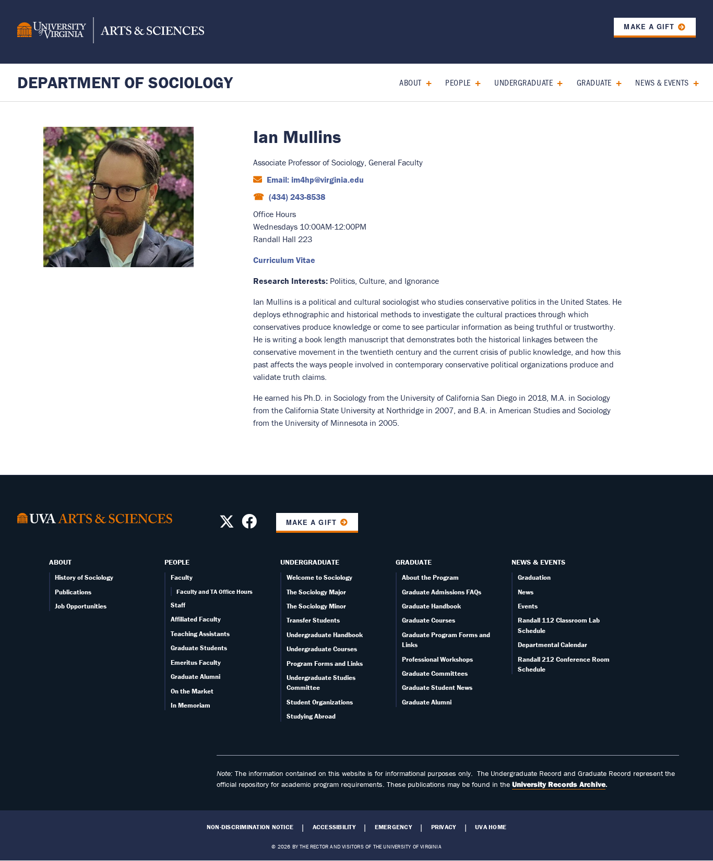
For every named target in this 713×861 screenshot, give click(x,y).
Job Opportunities (80, 606)
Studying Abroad (311, 716)
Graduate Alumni (195, 676)
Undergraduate (523, 82)
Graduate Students (199, 647)
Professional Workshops (437, 659)
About (410, 82)
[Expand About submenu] (425, 82)
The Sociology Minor (316, 606)
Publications (73, 592)
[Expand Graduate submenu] (615, 82)
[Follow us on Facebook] (249, 524)
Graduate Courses (428, 620)
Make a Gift (649, 26)
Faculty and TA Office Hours (214, 591)
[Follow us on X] (226, 524)
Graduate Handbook (431, 606)
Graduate (594, 82)
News (525, 592)
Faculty (182, 577)
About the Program (430, 577)
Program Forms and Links (325, 663)
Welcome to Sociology (319, 577)
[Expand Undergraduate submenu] (556, 82)
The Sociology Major (316, 592)
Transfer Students (313, 620)
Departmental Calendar (552, 644)
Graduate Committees (435, 673)
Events (528, 606)
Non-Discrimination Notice (250, 827)
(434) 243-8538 (296, 197)
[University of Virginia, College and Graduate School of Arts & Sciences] (110, 31)
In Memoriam (190, 705)
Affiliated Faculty (196, 619)
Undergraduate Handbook (325, 634)
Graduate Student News (437, 687)
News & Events (661, 82)
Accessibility (334, 827)
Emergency (393, 827)
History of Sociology (84, 577)
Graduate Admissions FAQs (441, 592)
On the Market (192, 691)
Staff (178, 605)
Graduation (534, 577)
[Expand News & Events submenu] (692, 82)
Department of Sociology (125, 82)
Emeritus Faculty (196, 662)
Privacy (443, 827)
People (457, 82)
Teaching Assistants (200, 633)
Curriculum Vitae (284, 260)
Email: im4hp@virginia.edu (314, 179)
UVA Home (490, 827)
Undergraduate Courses (322, 648)
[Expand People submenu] (474, 82)
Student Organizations (320, 702)
